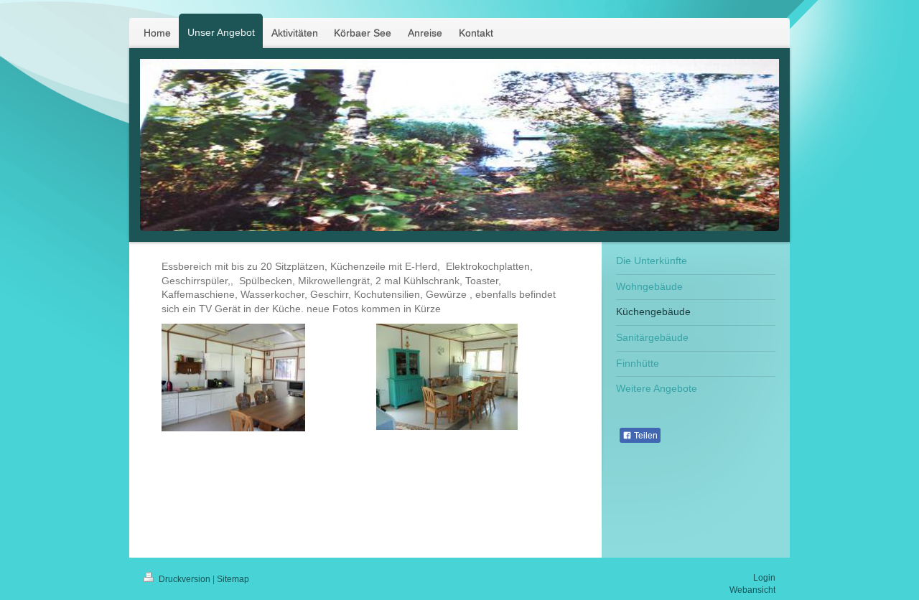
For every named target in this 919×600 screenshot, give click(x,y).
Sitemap (233, 579)
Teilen (645, 436)
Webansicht (752, 590)
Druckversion (185, 579)
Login (764, 578)
